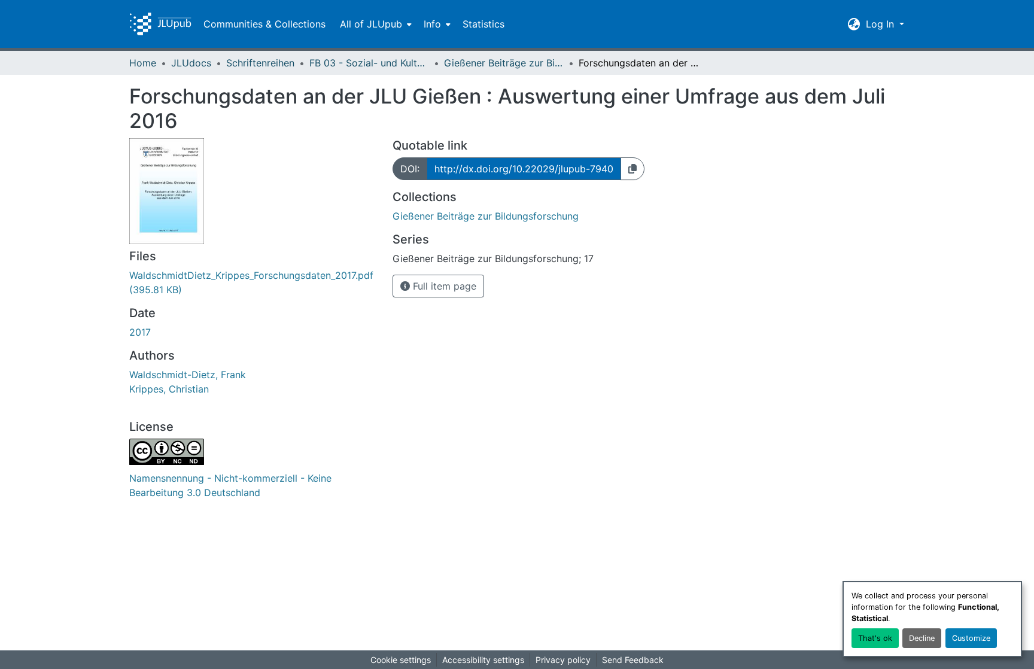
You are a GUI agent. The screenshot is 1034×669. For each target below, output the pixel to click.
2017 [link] (140, 332)
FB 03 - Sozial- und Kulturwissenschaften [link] (369, 63)
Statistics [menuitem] (483, 24)
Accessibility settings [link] (483, 660)
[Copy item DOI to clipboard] (632, 168)
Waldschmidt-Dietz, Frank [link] (187, 375)
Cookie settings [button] (400, 660)
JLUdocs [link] (191, 63)
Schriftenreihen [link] (260, 63)
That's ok (875, 638)
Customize (971, 638)
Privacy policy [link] (563, 660)
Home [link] (142, 63)
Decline (922, 638)
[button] (160, 24)
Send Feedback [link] (633, 660)
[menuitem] (374, 24)
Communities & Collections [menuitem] (264, 24)
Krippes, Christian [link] (169, 389)
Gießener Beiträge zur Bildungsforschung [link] (504, 63)
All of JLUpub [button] (371, 24)
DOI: (409, 169)
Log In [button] (881, 24)
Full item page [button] (443, 286)
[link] (253, 282)
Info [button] (432, 24)
